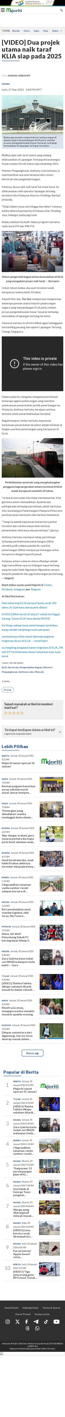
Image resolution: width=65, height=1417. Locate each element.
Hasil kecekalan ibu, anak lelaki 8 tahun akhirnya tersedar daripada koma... (18, 863)
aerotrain (13, 667)
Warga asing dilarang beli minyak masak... (23, 1212)
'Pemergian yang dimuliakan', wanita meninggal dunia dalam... (17, 814)
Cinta (26, 30)
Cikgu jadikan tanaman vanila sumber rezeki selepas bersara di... (16, 888)
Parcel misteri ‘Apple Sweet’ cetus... (22, 1254)
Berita (5, 756)
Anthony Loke (26, 671)
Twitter (48, 584)
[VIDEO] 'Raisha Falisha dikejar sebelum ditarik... (24, 1109)
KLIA (4, 667)
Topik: (6, 681)
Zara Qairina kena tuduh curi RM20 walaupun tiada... (24, 1130)
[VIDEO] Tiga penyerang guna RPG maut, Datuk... (25, 1274)
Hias (45, 30)
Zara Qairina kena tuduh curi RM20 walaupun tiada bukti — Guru (18, 962)
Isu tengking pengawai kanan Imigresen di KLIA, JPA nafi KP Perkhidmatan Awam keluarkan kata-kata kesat (32, 652)
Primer (6, 84)
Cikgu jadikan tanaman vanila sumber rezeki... (23, 1150)
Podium (6, 926)
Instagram (19, 589)
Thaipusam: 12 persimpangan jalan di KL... (22, 1171)
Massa (5, 902)
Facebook (7, 589)
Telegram (36, 589)
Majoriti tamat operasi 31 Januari (18, 764)
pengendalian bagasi (31, 667)
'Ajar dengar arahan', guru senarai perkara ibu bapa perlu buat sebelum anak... (18, 839)
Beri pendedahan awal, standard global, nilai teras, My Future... (16, 912)
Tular (5, 976)
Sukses (56, 30)
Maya (5, 779)
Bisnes (5, 877)
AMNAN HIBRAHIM (19, 75)
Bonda (15, 30)
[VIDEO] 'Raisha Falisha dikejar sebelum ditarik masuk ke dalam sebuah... (18, 986)
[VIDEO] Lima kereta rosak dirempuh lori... (23, 1233)
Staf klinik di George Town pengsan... (22, 1192)
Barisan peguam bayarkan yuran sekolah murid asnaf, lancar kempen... (18, 789)
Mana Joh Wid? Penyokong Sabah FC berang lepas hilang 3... (16, 937)
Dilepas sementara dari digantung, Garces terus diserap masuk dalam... (17, 1036)
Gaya (36, 30)
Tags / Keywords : (13, 663)
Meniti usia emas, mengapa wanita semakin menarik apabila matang (18, 1011)
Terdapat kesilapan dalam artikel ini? (29, 730)
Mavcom (39, 671)
